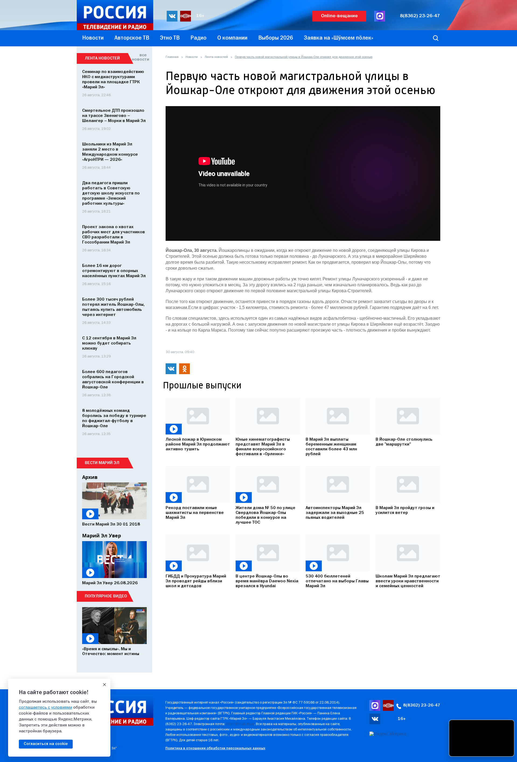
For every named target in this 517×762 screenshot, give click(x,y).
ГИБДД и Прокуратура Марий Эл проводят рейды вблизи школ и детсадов (196, 581)
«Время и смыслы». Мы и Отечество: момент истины (110, 651)
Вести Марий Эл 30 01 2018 (111, 524)
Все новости (139, 57)
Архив (89, 477)
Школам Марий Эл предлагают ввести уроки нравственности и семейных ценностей (408, 581)
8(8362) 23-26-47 (420, 16)
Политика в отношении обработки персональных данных (215, 748)
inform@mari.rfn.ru (240, 724)
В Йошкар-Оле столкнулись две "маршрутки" (404, 442)
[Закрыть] (104, 684)
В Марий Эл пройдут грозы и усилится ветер (405, 510)
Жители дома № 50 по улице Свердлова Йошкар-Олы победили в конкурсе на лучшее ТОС (265, 515)
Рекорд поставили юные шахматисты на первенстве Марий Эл (195, 513)
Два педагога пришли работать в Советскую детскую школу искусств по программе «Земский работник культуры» (111, 193)
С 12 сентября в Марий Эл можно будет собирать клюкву (109, 343)
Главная (172, 57)
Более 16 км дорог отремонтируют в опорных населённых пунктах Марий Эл (114, 271)
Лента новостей (216, 57)
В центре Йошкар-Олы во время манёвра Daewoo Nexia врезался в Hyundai (267, 581)
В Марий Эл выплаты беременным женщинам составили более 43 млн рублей (331, 447)
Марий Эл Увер (101, 535)
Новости (192, 57)
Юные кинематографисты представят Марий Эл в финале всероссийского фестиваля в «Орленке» (263, 447)
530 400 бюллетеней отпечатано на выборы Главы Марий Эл (337, 581)
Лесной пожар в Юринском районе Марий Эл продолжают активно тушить (198, 444)
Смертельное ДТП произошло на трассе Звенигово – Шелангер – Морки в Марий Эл (114, 116)
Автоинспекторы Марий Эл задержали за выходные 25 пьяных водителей (335, 513)
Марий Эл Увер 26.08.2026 (110, 583)
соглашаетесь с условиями (45, 707)
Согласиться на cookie (46, 744)
